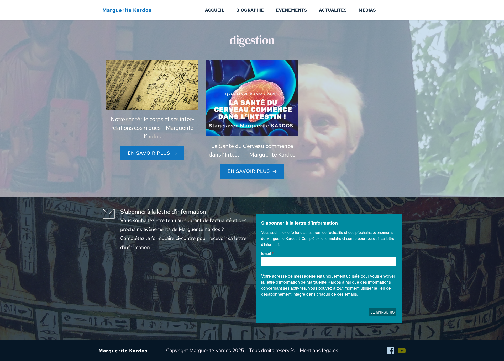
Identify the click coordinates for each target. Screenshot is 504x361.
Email (266, 253)
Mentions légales (319, 350)
